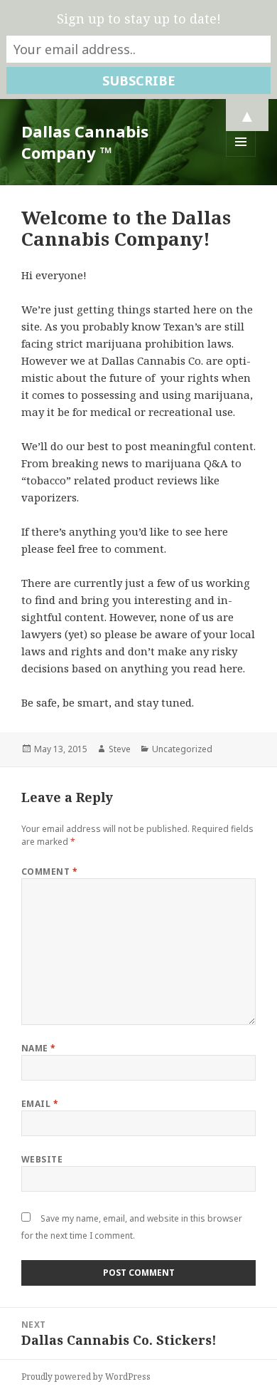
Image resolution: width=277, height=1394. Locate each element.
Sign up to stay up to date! (139, 18)
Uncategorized (182, 749)
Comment (49, 871)
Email (39, 1104)
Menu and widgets (241, 156)
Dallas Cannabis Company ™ (84, 141)
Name (38, 1048)
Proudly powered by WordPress (86, 1376)
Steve (120, 749)
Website (42, 1159)
